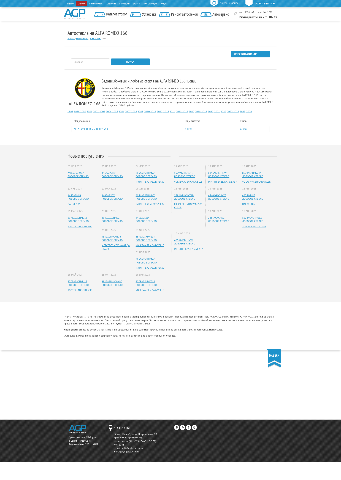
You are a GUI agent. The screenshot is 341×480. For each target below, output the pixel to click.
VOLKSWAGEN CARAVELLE (150, 245)
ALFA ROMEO (95, 38)
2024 (236, 111)
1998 (70, 111)
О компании (95, 3)
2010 (147, 111)
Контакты (111, 3)
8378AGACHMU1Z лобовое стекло (78, 219)
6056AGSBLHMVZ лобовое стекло (146, 174)
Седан (243, 128)
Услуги (136, 3)
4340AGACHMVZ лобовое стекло (112, 219)
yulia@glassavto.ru (132, 448)
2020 (210, 111)
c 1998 (188, 128)
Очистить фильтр (245, 54)
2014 (172, 111)
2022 (223, 111)
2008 (134, 111)
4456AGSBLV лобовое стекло (112, 174)
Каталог (82, 3)
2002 (96, 111)
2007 (128, 111)
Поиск (130, 61)
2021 (217, 111)
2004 (109, 111)
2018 (198, 111)
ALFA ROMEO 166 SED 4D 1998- (91, 128)
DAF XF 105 (74, 204)
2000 (83, 111)
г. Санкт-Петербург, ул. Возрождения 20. (135, 434)
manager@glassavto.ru (126, 451)
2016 (185, 111)
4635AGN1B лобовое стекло (78, 197)
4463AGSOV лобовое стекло (112, 197)
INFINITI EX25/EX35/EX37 (150, 181)
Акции (164, 3)
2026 (249, 111)
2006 (121, 111)
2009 (140, 111)
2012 (160, 111)
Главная (70, 3)
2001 (89, 111)
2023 (230, 111)
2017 (191, 111)
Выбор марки (82, 38)
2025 (242, 111)
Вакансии (124, 3)
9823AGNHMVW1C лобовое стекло (112, 283)
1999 (77, 111)
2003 (102, 111)
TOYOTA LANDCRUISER (80, 226)
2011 (153, 111)
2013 (166, 111)
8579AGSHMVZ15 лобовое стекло (146, 238)
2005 (115, 111)
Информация (150, 3)
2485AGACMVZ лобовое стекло (78, 174)
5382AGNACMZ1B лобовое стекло (112, 238)
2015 (179, 111)
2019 (204, 111)
